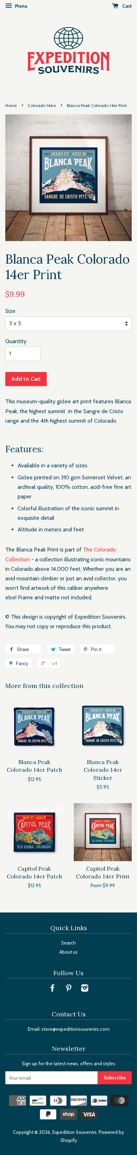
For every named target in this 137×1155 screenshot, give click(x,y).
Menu (20, 6)
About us (68, 952)
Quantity (15, 341)
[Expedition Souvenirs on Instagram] (85, 989)
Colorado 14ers (42, 105)
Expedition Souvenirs (74, 1132)
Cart (126, 6)
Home (11, 105)
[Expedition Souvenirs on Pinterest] (68, 989)
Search (68, 943)
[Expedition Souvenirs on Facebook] (52, 989)
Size (10, 311)
